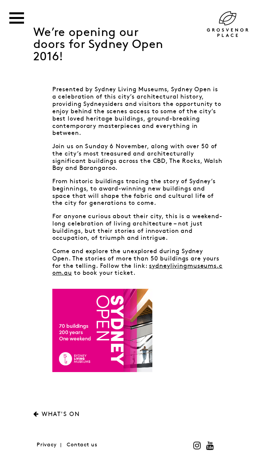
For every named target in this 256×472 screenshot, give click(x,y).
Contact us (82, 444)
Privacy (47, 444)
